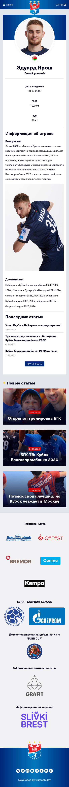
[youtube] (32, 770)
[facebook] (42, 770)
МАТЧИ (59, 4)
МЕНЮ (9, 4)
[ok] (51, 770)
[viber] (18, 770)
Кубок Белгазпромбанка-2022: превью (31, 351)
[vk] (37, 770)
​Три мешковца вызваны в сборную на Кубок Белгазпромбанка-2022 (30, 338)
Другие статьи (34, 363)
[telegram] (23, 770)
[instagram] (27, 770)
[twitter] (46, 770)
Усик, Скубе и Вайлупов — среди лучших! (33, 325)
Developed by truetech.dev (34, 780)
